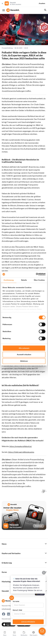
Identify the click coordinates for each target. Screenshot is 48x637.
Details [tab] (24, 280)
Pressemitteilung (7, 48)
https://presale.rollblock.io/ (20, 446)
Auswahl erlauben (24, 354)
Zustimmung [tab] (9, 280)
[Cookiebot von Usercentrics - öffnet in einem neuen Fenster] (35, 274)
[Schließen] (2, 3)
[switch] (42, 324)
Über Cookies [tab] (39, 280)
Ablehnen (24, 361)
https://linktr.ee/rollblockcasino (21, 452)
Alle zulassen (24, 348)
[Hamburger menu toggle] (3, 10)
